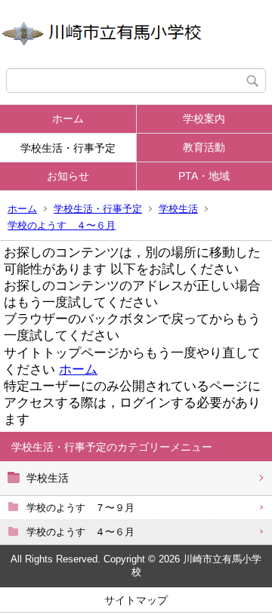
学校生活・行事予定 (68, 148)
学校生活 (178, 208)
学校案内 (204, 118)
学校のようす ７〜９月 (80, 507)
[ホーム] (136, 34)
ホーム (68, 118)
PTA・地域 (204, 176)
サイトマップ (136, 600)
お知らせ (68, 176)
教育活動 (204, 147)
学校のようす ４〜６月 (62, 225)
